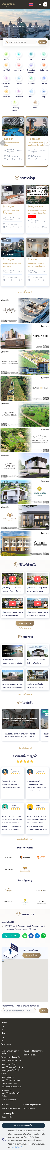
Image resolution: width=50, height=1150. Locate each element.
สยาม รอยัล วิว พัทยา (9, 1099)
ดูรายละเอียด (31, 955)
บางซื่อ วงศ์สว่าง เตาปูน (33, 1051)
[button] (46, 24)
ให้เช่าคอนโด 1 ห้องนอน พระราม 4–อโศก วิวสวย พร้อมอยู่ (36, 264)
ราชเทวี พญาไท (8, 1113)
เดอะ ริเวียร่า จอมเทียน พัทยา (12, 1067)
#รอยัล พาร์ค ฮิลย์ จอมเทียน (11, 144)
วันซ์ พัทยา (5, 1096)
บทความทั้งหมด (24, 694)
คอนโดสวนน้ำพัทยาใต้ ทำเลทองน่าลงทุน (12, 264)
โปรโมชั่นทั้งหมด (24, 748)
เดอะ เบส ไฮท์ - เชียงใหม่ (11, 1108)
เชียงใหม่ (5, 1104)
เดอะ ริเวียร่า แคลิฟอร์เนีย (11, 1093)
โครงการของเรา (7, 1044)
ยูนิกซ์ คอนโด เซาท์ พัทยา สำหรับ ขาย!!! (11, 212)
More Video (23, 623)
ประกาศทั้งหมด (24, 292)
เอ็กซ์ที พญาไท (7, 1117)
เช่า (3, 1029)
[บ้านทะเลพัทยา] (25, 902)
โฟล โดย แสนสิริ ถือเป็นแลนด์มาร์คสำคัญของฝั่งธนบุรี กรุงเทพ (36, 144)
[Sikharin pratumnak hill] (9, 902)
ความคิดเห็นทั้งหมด (24, 839)
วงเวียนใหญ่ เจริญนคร (32, 1104)
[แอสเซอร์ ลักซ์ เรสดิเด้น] (9, 890)
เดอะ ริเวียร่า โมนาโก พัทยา (11, 1080)
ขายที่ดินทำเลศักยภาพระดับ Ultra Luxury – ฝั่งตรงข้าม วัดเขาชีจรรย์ (37, 212)
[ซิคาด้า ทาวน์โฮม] (41, 902)
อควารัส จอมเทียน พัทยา (10, 1083)
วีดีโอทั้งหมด (24, 628)
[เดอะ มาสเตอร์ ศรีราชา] (25, 869)
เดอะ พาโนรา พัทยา (9, 1064)
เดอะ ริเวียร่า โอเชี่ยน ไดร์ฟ (11, 1060)
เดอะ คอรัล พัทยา (8, 1077)
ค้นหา (42, 42)
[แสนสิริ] (9, 857)
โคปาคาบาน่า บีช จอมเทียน (11, 1057)
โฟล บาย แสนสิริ (29, 1108)
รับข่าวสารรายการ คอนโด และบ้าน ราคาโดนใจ (20, 1006)
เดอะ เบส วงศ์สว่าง (30, 1055)
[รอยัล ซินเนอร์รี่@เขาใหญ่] (25, 890)
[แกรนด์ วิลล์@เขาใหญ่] (41, 890)
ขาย (3, 1026)
